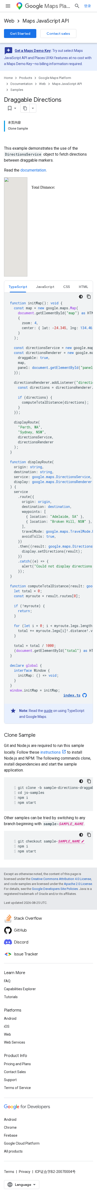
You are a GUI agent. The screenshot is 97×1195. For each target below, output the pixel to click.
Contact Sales (15, 1072)
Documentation (21, 84)
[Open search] (77, 6)
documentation (33, 170)
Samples (16, 90)
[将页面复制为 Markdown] (25, 108)
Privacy (24, 1172)
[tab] (18, 286)
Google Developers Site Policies (55, 889)
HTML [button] (83, 286)
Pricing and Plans (17, 1064)
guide (48, 711)
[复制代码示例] (89, 297)
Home (8, 78)
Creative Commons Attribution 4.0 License (61, 879)
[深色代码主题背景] (81, 297)
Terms (9, 1172)
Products (25, 78)
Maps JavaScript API (45, 21)
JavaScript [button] (45, 286)
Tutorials (11, 997)
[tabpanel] (48, 508)
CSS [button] (66, 286)
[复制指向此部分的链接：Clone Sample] (41, 735)
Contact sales (58, 33)
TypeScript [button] (18, 286)
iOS (6, 1026)
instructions (50, 752)
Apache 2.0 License (78, 884)
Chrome (10, 1127)
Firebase (10, 1135)
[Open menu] (8, 6)
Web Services (14, 1042)
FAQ (7, 981)
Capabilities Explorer (20, 989)
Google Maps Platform (55, 78)
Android (10, 1018)
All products (13, 1151)
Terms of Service (17, 1088)
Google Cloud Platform (22, 1143)
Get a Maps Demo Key (32, 51)
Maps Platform (57, 6)
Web (9, 21)
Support (10, 1080)
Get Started (20, 33)
